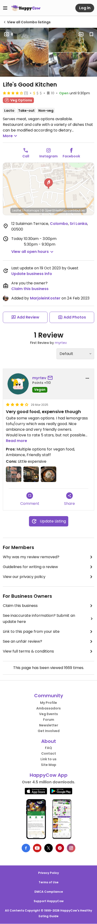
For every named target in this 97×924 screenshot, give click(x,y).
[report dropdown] (87, 378)
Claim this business (29, 288)
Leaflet (16, 210)
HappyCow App (49, 775)
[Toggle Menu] (5, 8)
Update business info (31, 273)
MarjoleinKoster (45, 298)
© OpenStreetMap (54, 210)
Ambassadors (48, 708)
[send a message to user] (51, 378)
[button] (48, 183)
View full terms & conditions (28, 651)
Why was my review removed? (31, 557)
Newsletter (48, 725)
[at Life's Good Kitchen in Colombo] (13, 474)
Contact (48, 753)
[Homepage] (25, 8)
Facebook (71, 156)
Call (25, 156)
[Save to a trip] (81, 34)
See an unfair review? (22, 641)
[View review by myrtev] (18, 384)
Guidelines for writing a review (30, 567)
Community (48, 695)
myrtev (61, 342)
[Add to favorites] (91, 34)
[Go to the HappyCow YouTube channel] (37, 848)
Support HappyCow (49, 901)
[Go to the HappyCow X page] (48, 848)
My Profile (48, 702)
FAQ (48, 747)
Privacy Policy (48, 873)
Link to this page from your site (31, 631)
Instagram (48, 156)
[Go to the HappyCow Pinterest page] (60, 848)
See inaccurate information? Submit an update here (39, 618)
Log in (84, 8)
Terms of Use (48, 882)
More (8, 136)
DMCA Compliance (48, 892)
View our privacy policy (24, 576)
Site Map (48, 764)
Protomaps (31, 210)
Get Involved (49, 731)
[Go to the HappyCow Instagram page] (71, 848)
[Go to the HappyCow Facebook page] (26, 848)
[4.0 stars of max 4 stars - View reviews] (13, 93)
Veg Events (48, 714)
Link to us (48, 759)
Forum (48, 719)
